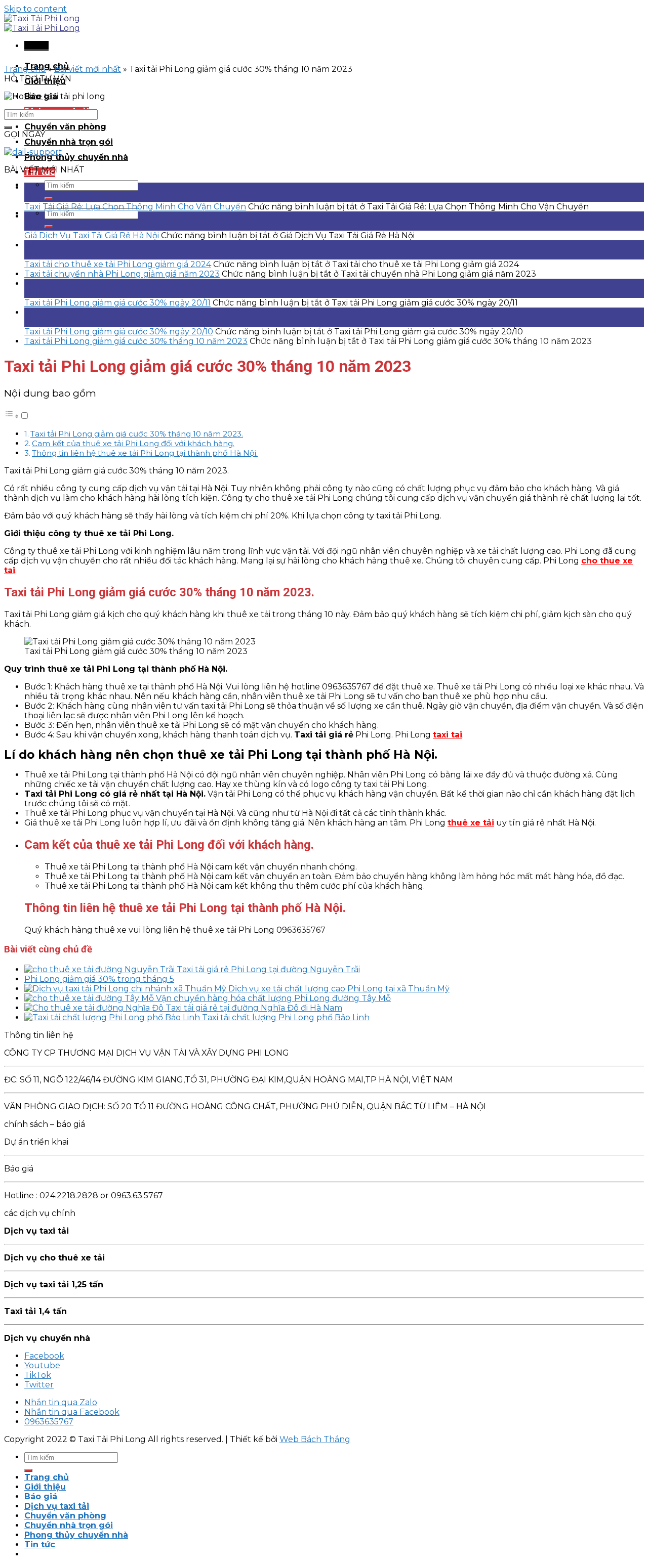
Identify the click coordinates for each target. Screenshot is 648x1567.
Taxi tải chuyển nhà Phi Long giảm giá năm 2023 (122, 274)
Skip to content (35, 9)
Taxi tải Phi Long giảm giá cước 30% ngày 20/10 (118, 331)
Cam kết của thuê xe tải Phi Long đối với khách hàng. (133, 443)
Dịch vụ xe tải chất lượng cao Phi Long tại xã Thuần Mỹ (339, 988)
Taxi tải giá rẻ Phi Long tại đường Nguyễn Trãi (268, 969)
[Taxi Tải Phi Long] (42, 23)
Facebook (44, 1356)
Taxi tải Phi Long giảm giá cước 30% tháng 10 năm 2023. (136, 434)
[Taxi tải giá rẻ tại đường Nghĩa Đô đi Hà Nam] (95, 1008)
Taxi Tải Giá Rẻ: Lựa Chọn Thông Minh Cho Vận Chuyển (135, 206)
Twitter (39, 1384)
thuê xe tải (471, 823)
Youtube (42, 1365)
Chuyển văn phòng (65, 127)
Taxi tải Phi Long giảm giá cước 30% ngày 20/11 (117, 303)
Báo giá (40, 1496)
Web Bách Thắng (314, 1439)
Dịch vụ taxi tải (56, 1506)
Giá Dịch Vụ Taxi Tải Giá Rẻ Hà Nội (91, 235)
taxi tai (447, 734)
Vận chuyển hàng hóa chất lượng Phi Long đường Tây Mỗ (273, 998)
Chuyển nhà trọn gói (68, 142)
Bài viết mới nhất (87, 69)
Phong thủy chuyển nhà (76, 157)
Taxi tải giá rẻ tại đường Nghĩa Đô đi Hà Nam (254, 1008)
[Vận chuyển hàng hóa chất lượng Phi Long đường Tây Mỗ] (90, 998)
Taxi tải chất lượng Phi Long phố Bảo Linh (286, 1017)
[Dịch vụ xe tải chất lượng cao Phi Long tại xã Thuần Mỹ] (126, 988)
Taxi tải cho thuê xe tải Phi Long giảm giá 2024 (117, 264)
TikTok (37, 1375)
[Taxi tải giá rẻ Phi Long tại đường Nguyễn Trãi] (100, 969)
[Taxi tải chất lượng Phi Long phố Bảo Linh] (113, 1017)
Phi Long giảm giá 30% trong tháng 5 (99, 979)
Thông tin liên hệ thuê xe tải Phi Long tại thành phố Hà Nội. (145, 453)
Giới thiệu (45, 1487)
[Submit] (49, 198)
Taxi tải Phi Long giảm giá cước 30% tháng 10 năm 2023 (136, 341)
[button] (16, 416)
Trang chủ (25, 69)
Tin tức (39, 1544)
